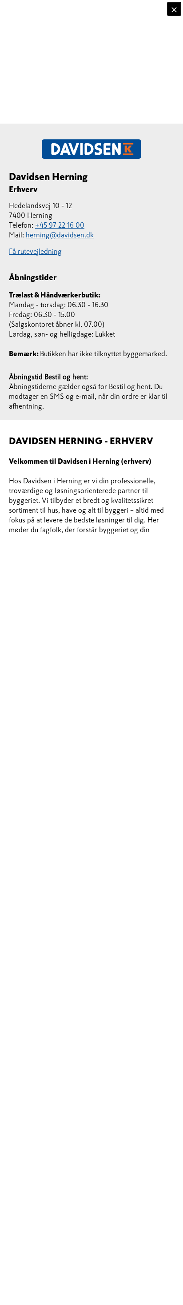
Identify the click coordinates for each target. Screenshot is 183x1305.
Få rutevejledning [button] (35, 251)
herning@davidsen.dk (60, 234)
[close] (174, 9)
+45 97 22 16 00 (59, 225)
